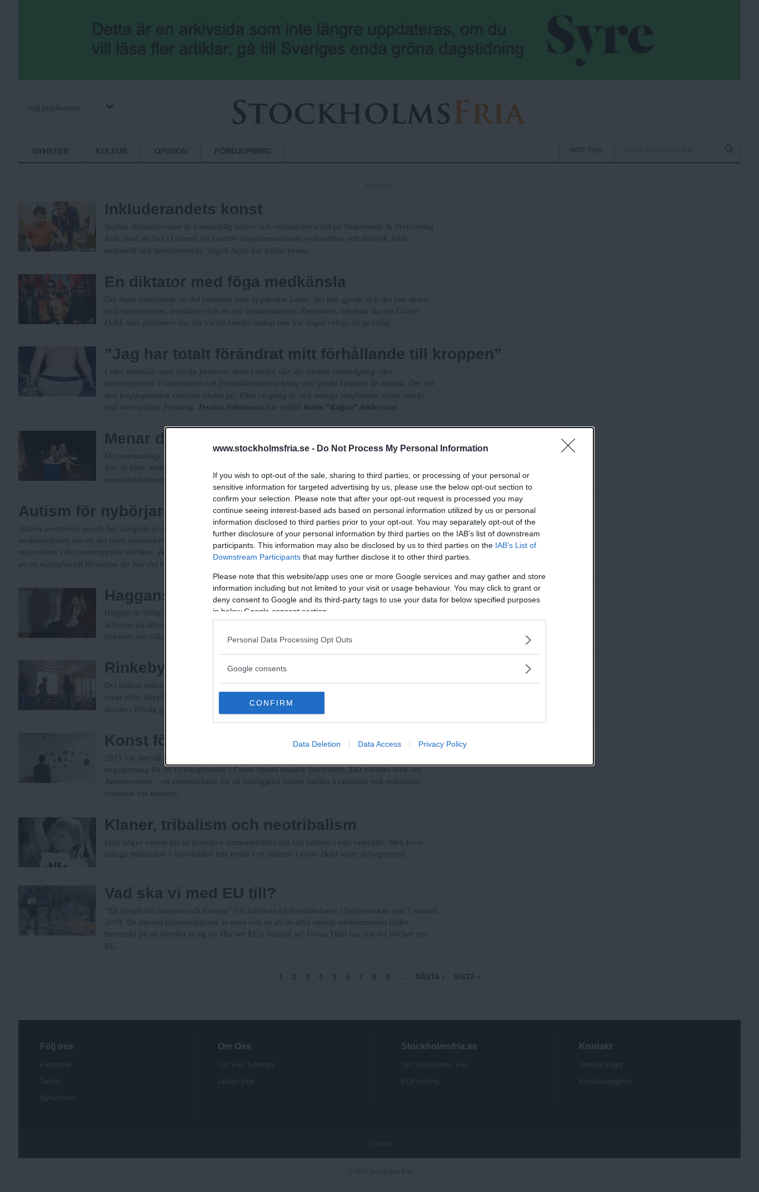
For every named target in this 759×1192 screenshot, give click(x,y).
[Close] (571, 449)
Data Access (379, 744)
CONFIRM (271, 702)
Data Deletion (317, 744)
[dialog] (379, 596)
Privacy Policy (442, 744)
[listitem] (379, 640)
